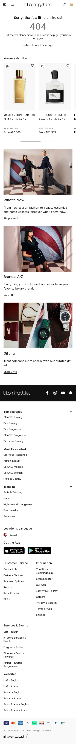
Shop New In (11, 218)
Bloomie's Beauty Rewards (14, 655)
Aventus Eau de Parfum (52, 119)
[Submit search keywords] (12, 5)
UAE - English (11, 680)
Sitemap (41, 614)
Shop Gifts (10, 371)
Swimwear (9, 516)
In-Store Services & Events (15, 639)
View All (9, 295)
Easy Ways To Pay (47, 590)
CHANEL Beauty (13, 417)
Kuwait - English (13, 692)
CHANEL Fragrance (15, 435)
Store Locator (44, 578)
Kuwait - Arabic (13, 698)
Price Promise (11, 593)
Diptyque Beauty (13, 441)
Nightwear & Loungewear (18, 504)
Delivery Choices (13, 575)
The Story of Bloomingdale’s (45, 571)
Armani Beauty (12, 460)
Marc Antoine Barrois (19, 114)
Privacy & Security (46, 602)
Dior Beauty (10, 423)
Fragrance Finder (13, 647)
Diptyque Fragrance (15, 454)
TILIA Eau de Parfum (15, 119)
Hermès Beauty (12, 478)
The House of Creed (52, 114)
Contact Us (10, 569)
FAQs (7, 599)
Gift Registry (11, 631)
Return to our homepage (38, 45)
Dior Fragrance (12, 429)
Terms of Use (44, 608)
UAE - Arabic (11, 686)
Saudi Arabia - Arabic (16, 710)
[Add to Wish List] (32, 65)
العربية (13, 534)
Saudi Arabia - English (16, 704)
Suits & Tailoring (13, 492)
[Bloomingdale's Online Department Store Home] (38, 4)
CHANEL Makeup (13, 466)
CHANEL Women (13, 472)
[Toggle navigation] (4, 5)
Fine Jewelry (11, 510)
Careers (40, 596)
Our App (41, 584)
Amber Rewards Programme (13, 664)
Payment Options (14, 581)
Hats (6, 498)
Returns (8, 587)
